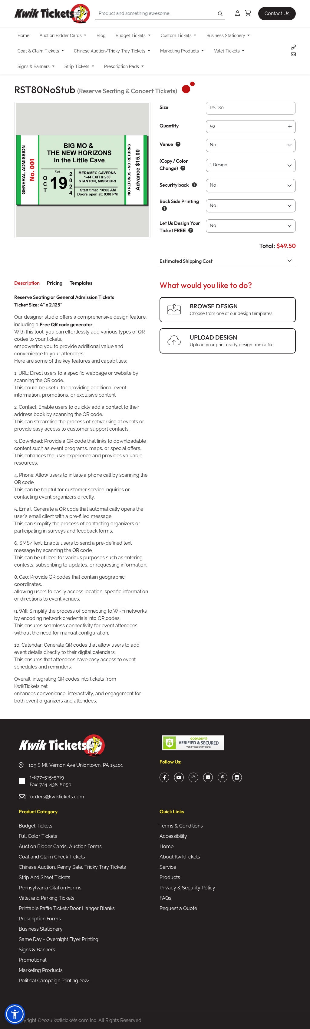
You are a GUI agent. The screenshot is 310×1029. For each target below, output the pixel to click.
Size (164, 107)
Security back (175, 185)
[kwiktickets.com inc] (52, 13)
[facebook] (164, 777)
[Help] (176, 144)
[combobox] (251, 127)
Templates (81, 283)
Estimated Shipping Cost (186, 261)
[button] (15, 1014)
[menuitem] (25, 35)
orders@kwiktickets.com (57, 797)
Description (27, 283)
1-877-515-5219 (50, 780)
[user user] (237, 13)
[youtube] (178, 777)
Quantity (169, 126)
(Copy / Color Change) (174, 164)
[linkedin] (208, 777)
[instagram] (193, 777)
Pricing (54, 283)
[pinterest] (222, 777)
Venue (166, 144)
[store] (237, 777)
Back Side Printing (179, 201)
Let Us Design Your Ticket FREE (180, 226)
